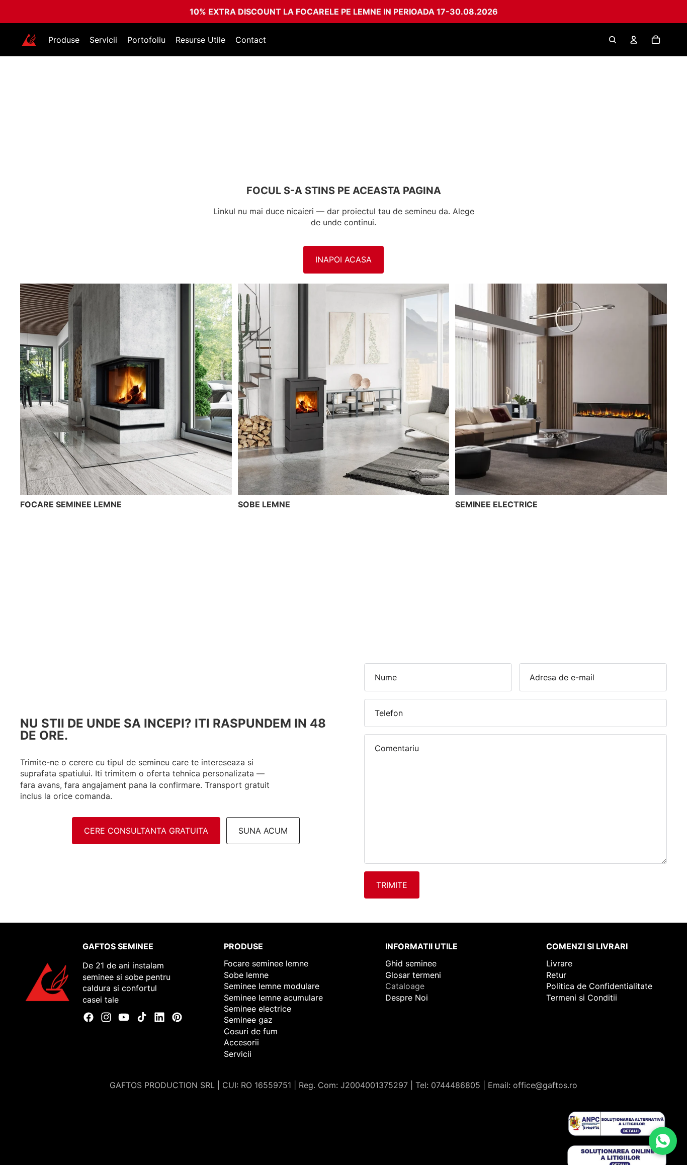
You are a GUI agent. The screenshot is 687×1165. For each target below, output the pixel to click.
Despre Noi (406, 998)
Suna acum (263, 831)
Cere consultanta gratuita (146, 831)
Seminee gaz (248, 1020)
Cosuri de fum (251, 1031)
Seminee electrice (257, 1009)
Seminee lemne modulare (271, 986)
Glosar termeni (413, 975)
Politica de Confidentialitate (599, 986)
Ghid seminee (411, 964)
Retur (556, 975)
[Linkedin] (159, 1017)
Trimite (391, 885)
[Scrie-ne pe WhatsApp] (663, 1141)
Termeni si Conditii (581, 998)
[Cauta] (613, 40)
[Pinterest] (177, 1017)
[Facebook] (88, 1017)
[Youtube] (124, 1017)
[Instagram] (106, 1017)
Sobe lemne (246, 975)
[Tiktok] (142, 1017)
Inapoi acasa (343, 259)
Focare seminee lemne (266, 964)
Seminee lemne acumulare (273, 998)
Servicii (237, 1054)
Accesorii (241, 1042)
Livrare (559, 964)
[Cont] (634, 40)
